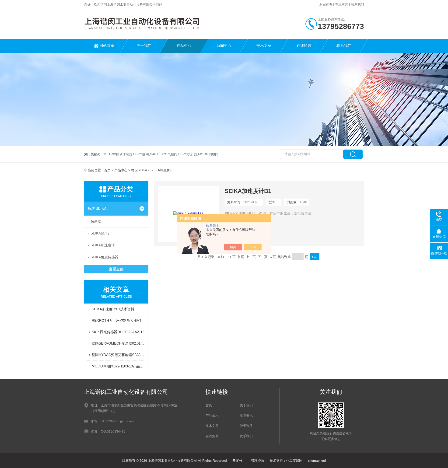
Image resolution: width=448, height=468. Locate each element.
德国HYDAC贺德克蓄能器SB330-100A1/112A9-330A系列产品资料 (118, 355)
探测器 (96, 221)
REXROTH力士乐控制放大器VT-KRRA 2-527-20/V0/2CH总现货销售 (118, 320)
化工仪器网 (294, 460)
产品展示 (212, 415)
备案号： (238, 460)
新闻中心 (224, 46)
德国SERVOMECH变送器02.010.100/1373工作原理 (118, 343)
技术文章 (263, 46)
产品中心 (184, 46)
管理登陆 (257, 460)
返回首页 (325, 4)
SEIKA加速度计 (103, 245)
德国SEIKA (139, 170)
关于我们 (143, 46)
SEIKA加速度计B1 (248, 191)
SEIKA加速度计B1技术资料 (113, 309)
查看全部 (116, 269)
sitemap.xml (317, 460)
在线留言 (341, 4)
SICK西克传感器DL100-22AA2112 (118, 332)
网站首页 (106, 46)
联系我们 (357, 4)
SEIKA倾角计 (101, 233)
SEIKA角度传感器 (104, 257)
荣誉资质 (246, 426)
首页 (107, 170)
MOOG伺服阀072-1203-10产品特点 (118, 366)
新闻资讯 (246, 415)
